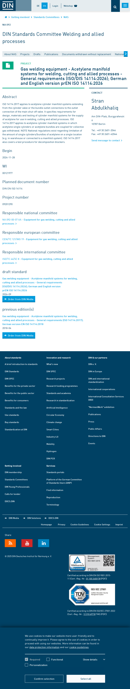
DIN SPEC (9, 378)
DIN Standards (12, 371)
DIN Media (14, 517)
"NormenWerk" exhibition (101, 407)
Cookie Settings (102, 524)
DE (38, 5)
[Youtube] (26, 543)
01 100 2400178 (93, 578)
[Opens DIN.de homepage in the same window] (6, 16)
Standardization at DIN (16, 429)
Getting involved (20, 16)
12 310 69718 (89, 614)
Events (91, 443)
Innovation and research (58, 357)
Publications (94, 414)
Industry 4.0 (52, 436)
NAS (66, 16)
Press (91, 421)
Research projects (55, 378)
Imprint (119, 524)
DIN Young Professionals (17, 486)
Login (55, 5)
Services (50, 465)
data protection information (44, 647)
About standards (13, 357)
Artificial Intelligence (57, 407)
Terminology (52, 504)
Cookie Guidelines (80, 524)
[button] (94, 659)
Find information (54, 490)
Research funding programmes (62, 385)
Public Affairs (95, 428)
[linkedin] (43, 543)
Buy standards (12, 422)
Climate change (54, 422)
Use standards (12, 414)
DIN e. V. (92, 364)
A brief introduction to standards (21, 364)
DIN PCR (50, 458)
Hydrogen (51, 451)
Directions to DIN (96, 436)
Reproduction (53, 497)
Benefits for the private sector (20, 385)
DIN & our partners (97, 357)
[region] (65, 653)
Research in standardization (60, 400)
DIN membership (13, 472)
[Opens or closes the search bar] (115, 6)
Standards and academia (58, 393)
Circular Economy (55, 414)
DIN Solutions (34, 517)
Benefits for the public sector (19, 393)
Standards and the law (16, 407)
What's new (52, 364)
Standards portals (55, 472)
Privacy (61, 524)
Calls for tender (12, 493)
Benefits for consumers (17, 400)
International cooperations (101, 389)
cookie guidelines (79, 647)
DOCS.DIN (10, 501)
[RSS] (10, 543)
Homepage (46, 524)
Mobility (50, 443)
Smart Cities (52, 429)
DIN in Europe (95, 371)
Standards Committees (46, 16)
